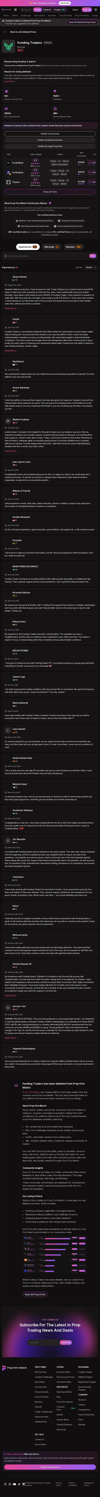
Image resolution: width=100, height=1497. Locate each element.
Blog (59, 1397)
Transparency (84, 1410)
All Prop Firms (40, 1372)
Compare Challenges (44, 1377)
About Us (82, 1400)
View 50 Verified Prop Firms (82, 22)
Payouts (38, 1407)
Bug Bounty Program (87, 1382)
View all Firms (50, 192)
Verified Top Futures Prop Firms (50, 140)
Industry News (63, 1419)
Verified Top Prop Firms (50, 134)
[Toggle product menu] (15, 9)
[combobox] (90, 267)
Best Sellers (39, 15)
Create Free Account (50, 1467)
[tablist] (50, 247)
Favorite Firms (65, 15)
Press (80, 1419)
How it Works (40, 1444)
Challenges (26, 15)
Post (93, 256)
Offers (15, 15)
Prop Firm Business (86, 1414)
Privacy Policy (59, 1484)
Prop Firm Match (31, 1092)
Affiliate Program (85, 1377)
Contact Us (39, 1439)
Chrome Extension (64, 1424)
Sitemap (81, 1424)
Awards (60, 1414)
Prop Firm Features (65, 1402)
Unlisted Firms (41, 1422)
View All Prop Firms (35, 1294)
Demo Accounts (41, 1417)
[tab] (28, 247)
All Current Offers (64, 1382)
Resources (61, 1429)
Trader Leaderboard (44, 1412)
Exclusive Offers (64, 1372)
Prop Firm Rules (82, 15)
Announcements (42, 1392)
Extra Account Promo (66, 1377)
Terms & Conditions (72, 1484)
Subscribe (65, 1342)
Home (6, 15)
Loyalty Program (85, 1372)
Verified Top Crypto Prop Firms (50, 146)
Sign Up (86, 9)
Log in (75, 9)
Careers (81, 1405)
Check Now (64, 3)
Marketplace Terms (89, 1484)
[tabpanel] (50, 661)
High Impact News (64, 1392)
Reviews (52, 15)
